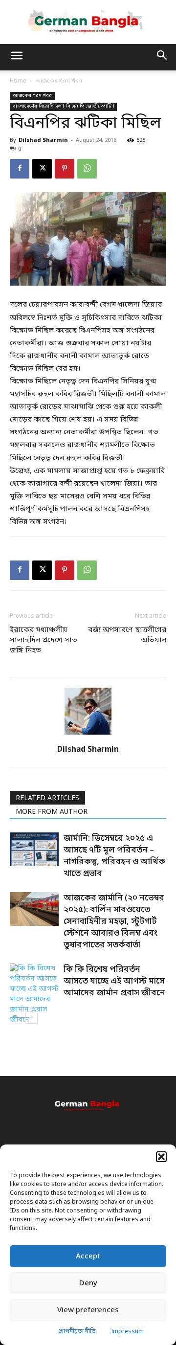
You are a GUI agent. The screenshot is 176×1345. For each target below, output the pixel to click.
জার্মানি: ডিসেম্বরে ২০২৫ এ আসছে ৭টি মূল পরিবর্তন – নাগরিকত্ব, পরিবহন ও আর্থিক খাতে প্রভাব (114, 856)
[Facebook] (19, 169)
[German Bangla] (88, 21)
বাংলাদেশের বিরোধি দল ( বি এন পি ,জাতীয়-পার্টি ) (63, 106)
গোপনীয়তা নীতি (77, 1332)
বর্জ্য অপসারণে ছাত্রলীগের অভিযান (127, 635)
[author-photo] (88, 735)
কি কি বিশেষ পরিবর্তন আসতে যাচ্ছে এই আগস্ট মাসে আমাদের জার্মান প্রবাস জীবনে (114, 981)
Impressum (127, 1332)
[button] (161, 1157)
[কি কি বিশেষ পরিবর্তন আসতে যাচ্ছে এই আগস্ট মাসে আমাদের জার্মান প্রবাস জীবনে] (34, 994)
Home (18, 81)
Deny (88, 1283)
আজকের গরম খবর (59, 81)
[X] (42, 169)
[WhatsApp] (87, 169)
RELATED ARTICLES (47, 798)
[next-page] (31, 1017)
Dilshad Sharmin (43, 140)
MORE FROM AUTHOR (52, 812)
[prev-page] (16, 1017)
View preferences (88, 1310)
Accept (88, 1256)
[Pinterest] (64, 169)
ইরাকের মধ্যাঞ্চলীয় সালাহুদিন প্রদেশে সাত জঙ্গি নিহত (43, 640)
